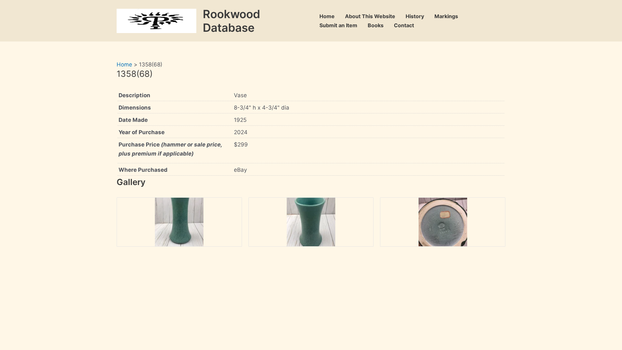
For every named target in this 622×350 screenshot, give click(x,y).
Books (376, 25)
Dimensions (135, 107)
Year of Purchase (142, 132)
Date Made (133, 120)
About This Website (370, 16)
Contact (404, 25)
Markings (446, 16)
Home (327, 16)
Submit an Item (338, 25)
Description (134, 95)
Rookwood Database (231, 20)
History (415, 16)
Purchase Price (170, 149)
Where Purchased (143, 170)
